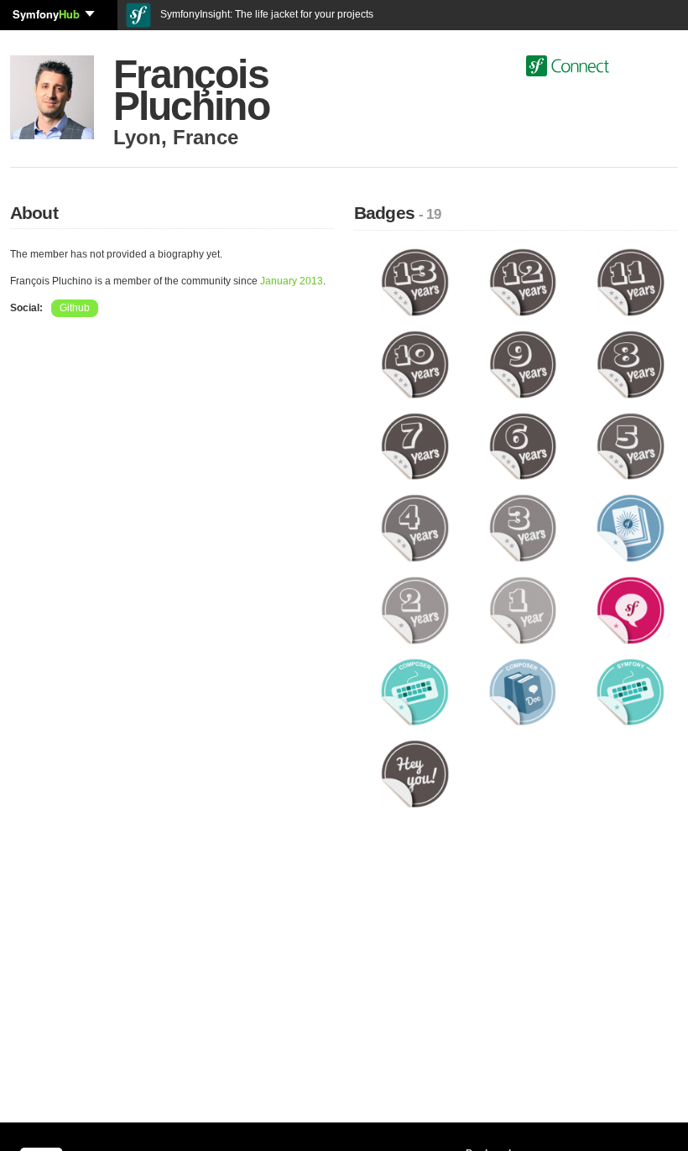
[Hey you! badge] (415, 773)
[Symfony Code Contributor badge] (630, 691)
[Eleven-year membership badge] (630, 282)
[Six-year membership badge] (523, 445)
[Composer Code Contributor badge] (415, 691)
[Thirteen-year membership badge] (415, 282)
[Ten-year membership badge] (415, 364)
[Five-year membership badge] (630, 445)
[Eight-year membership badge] (630, 364)
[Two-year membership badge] (415, 610)
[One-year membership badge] (523, 610)
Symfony (46, 14)
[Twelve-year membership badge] (523, 282)
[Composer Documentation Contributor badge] (523, 691)
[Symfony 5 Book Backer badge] (630, 528)
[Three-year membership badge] (523, 528)
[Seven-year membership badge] (415, 445)
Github (75, 308)
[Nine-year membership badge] (523, 364)
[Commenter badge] (630, 610)
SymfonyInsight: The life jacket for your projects (265, 14)
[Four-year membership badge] (415, 528)
